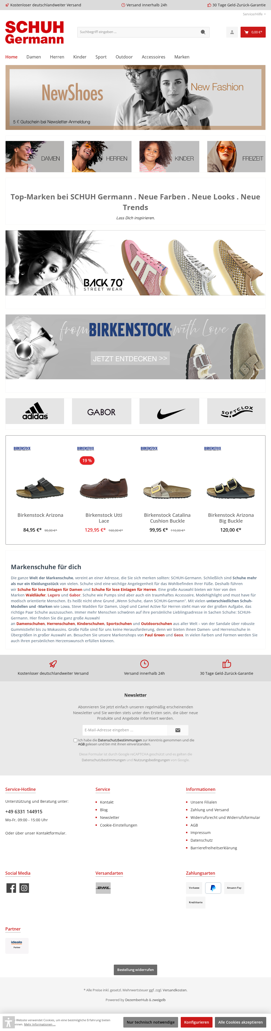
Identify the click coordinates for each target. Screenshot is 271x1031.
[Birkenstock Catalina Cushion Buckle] (167, 472)
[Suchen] (203, 32)
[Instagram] (24, 888)
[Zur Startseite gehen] (34, 32)
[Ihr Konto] (232, 32)
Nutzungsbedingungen (152, 760)
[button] (9, 1022)
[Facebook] (11, 888)
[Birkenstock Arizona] (40, 472)
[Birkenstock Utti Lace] (104, 472)
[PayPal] (213, 888)
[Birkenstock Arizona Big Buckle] (231, 472)
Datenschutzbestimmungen (104, 760)
